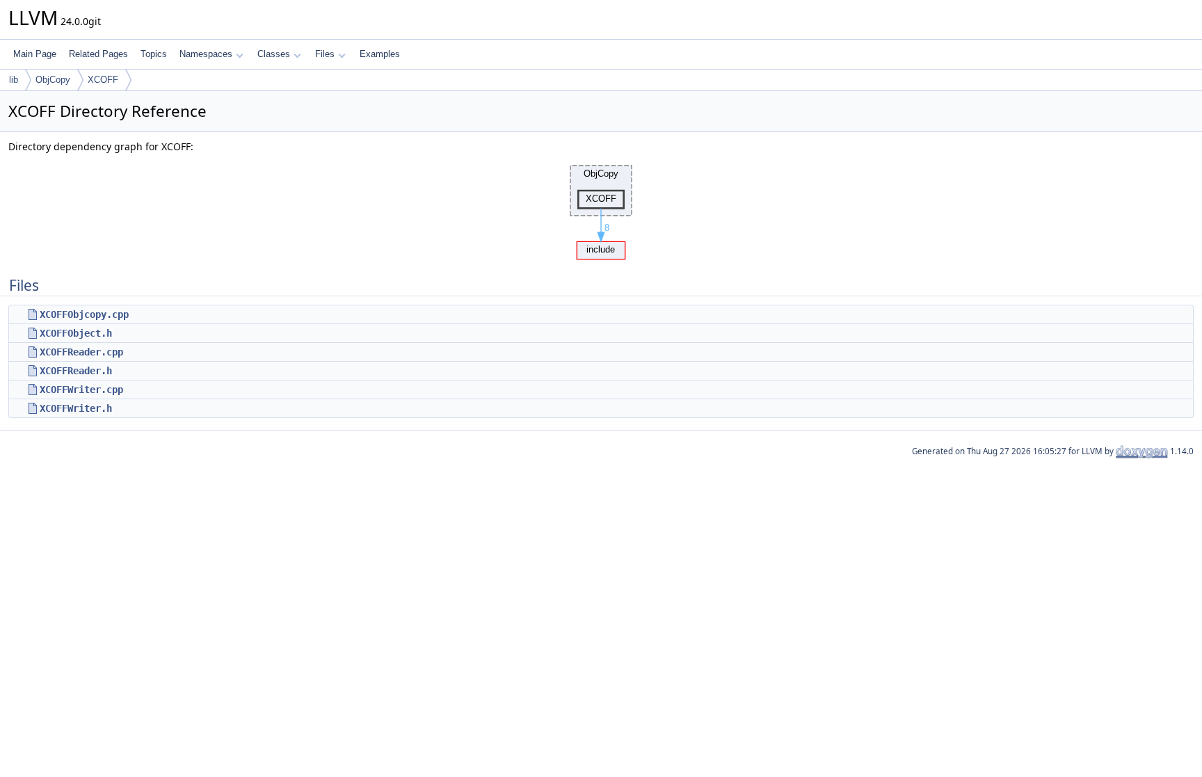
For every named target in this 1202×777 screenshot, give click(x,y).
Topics (154, 54)
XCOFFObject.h (76, 333)
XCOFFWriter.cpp (81, 389)
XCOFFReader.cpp (81, 352)
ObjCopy (52, 79)
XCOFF (103, 79)
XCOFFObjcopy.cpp (84, 314)
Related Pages (98, 54)
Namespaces (205, 54)
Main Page (34, 54)
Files (325, 54)
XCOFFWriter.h (76, 408)
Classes (273, 54)
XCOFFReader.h (76, 370)
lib (13, 79)
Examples (380, 54)
